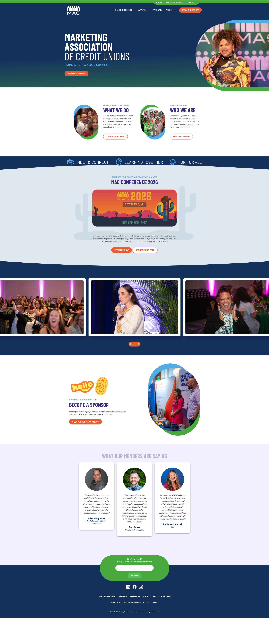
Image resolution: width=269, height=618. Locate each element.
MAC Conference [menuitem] (106, 596)
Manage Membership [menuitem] (174, 2)
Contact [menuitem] (190, 2)
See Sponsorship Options (85, 421)
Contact (155, 602)
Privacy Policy (116, 602)
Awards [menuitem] (123, 596)
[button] (131, 344)
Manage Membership (132, 602)
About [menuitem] (146, 596)
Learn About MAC (115, 136)
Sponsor (146, 602)
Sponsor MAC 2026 (145, 250)
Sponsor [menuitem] (159, 2)
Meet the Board (181, 136)
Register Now (121, 250)
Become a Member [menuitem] (162, 596)
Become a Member (190, 10)
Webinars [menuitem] (135, 596)
